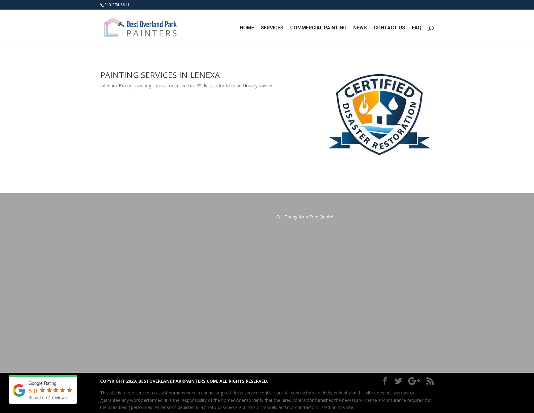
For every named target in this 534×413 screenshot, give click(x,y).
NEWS (360, 28)
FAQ (417, 28)
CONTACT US (389, 28)
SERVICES (272, 28)
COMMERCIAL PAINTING (318, 28)
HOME (247, 28)
